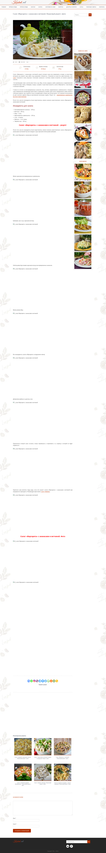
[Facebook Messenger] (42, 681)
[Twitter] (45, 681)
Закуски (33, 6)
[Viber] (37, 681)
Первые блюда (13, 6)
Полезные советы (91, 6)
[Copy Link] (57, 681)
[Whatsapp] (31, 681)
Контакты (101, 6)
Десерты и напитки (71, 6)
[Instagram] (34, 681)
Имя (14, 818)
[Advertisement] (42, 713)
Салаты (40, 6)
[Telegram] (40, 681)
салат (14, 77)
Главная (4, 6)
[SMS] (48, 681)
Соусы (81, 6)
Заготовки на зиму (50, 6)
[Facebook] (28, 681)
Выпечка (60, 6)
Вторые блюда (24, 6)
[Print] (51, 681)
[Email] (54, 681)
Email (15, 824)
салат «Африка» (45, 491)
